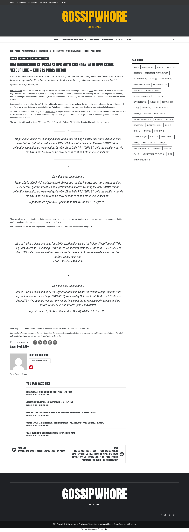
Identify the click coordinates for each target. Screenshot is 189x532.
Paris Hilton (113, 96)
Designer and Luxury (142, 85)
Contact (63, 2)
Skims (46, 59)
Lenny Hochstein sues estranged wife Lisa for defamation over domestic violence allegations (61, 412)
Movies (137, 131)
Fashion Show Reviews (143, 96)
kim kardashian (24, 59)
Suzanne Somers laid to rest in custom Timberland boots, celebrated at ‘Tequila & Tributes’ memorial (65, 422)
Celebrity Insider (24, 336)
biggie (160, 67)
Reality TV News (148, 142)
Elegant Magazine (120, 524)
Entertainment (160, 85)
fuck (136, 108)
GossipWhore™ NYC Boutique (27, 2)
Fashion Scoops (152, 90)
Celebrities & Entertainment (156, 73)
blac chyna (172, 67)
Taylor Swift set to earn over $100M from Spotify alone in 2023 (50, 433)
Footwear (167, 102)
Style (167, 148)
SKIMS (107, 143)
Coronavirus (166, 79)
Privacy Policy (103, 529)
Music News (159, 131)
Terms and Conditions (89, 529)
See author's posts (39, 361)
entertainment (85, 333)
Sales (162, 142)
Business (138, 73)
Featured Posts (140, 102)
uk (170, 154)
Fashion (18, 374)
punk (136, 142)
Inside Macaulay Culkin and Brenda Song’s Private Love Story (49, 392)
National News (140, 137)
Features (154, 102)
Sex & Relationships (141, 148)
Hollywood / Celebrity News (154, 113)
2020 (136, 67)
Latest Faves (53, 2)
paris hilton (36, 59)
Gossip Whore (32, 395)
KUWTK (158, 119)
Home (12, 2)
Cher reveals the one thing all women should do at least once (49, 402)
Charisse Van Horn (18, 85)
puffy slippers (167, 137)
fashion (96, 333)
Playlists (131, 39)
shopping (157, 148)
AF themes (132, 524)
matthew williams (154, 125)
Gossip (13, 59)
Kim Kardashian (16, 90)
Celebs (153, 79)
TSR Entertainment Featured (153, 154)
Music (147, 131)
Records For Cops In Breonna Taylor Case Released (41, 450)
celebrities (75, 333)
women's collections (142, 160)
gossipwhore (94, 16)
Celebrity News (140, 79)
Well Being (43, 2)
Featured (159, 96)
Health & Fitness (161, 108)
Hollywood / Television (143, 119)
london (169, 119)
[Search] (174, 39)
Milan (168, 125)
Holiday (137, 113)
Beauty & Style (148, 67)
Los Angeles (139, 125)
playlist (154, 137)
